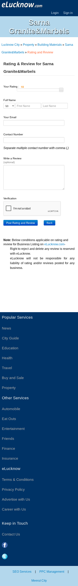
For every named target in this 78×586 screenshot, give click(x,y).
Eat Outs (9, 419)
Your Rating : (11, 86)
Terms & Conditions (18, 480)
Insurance (10, 458)
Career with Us (14, 509)
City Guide (10, 338)
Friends (8, 439)
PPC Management (51, 571)
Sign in (68, 12)
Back (49, 222)
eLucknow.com (54, 244)
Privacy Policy (13, 489)
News (6, 328)
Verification (9, 198)
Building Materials (49, 44)
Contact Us (11, 534)
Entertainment (13, 429)
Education (10, 348)
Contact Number (13, 134)
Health (7, 358)
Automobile (11, 409)
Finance (8, 449)
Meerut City (39, 580)
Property (28, 44)
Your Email (9, 117)
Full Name (9, 100)
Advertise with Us (16, 499)
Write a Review (12, 160)
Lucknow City (11, 44)
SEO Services (21, 571)
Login (55, 12)
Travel (7, 368)
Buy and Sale (13, 378)
